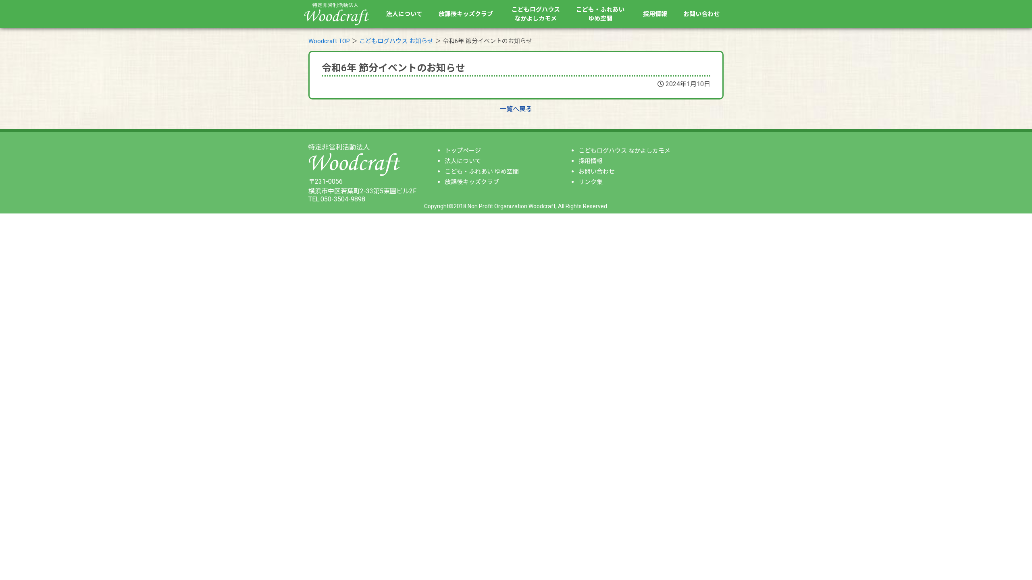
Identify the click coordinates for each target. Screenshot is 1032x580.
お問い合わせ (701, 14)
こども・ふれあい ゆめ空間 (482, 171)
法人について (404, 14)
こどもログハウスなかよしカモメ (536, 14)
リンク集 (590, 182)
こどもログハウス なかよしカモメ (624, 150)
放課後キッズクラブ (466, 14)
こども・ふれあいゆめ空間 (600, 14)
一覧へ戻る (516, 109)
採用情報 (655, 14)
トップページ (463, 150)
